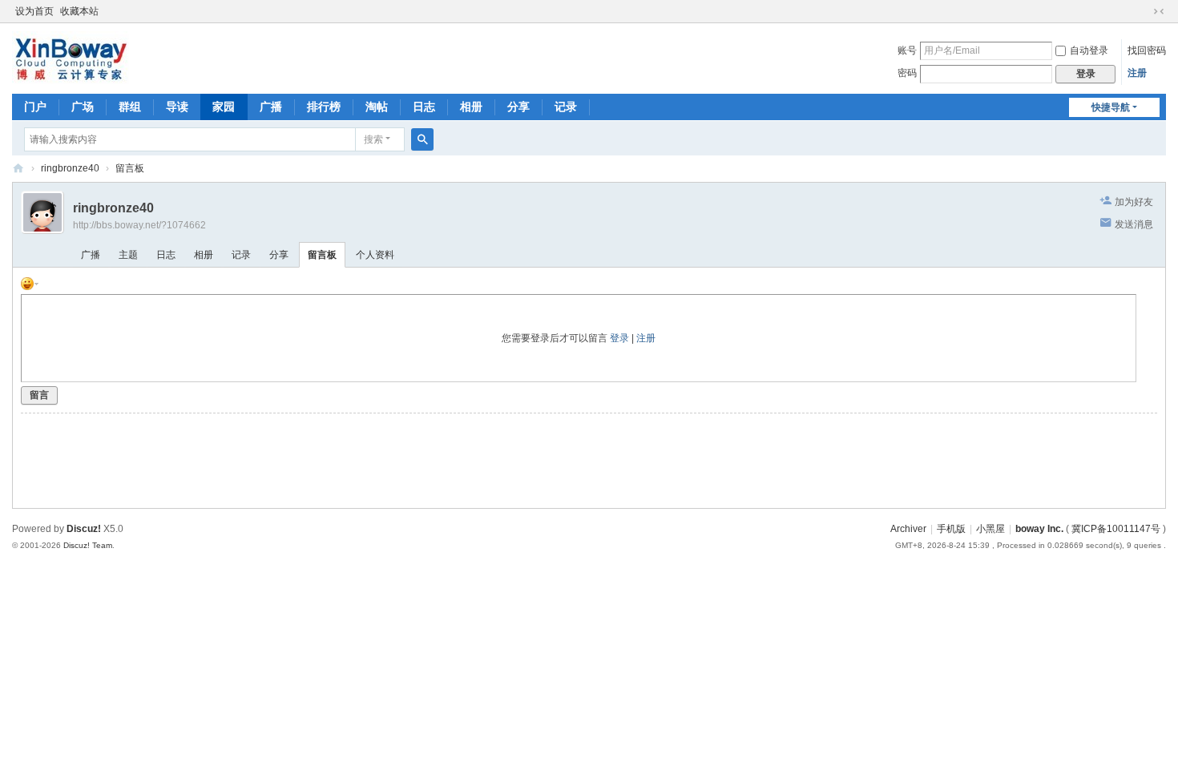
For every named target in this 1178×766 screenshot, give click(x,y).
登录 (619, 338)
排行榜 (324, 106)
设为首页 (34, 11)
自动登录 (1089, 50)
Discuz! (84, 528)
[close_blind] (1144, 11)
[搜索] (422, 139)
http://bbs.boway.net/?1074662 (139, 225)
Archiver (908, 528)
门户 (35, 106)
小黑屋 (990, 528)
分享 (518, 106)
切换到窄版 (1159, 11)
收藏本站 (79, 11)
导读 (177, 106)
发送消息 (1134, 224)
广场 (82, 106)
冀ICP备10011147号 (1115, 528)
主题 (128, 254)
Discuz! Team (87, 545)
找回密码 (1147, 50)
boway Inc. (1039, 528)
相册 (471, 106)
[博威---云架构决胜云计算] (70, 56)
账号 (907, 50)
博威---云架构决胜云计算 (18, 168)
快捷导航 (1110, 107)
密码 (907, 73)
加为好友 (1134, 202)
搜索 (373, 139)
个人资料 (375, 254)
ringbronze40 (70, 168)
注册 (1137, 73)
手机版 (951, 528)
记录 (566, 106)
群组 (130, 106)
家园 (223, 106)
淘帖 (376, 106)
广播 (271, 106)
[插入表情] (29, 282)
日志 (424, 106)
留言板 (129, 168)
